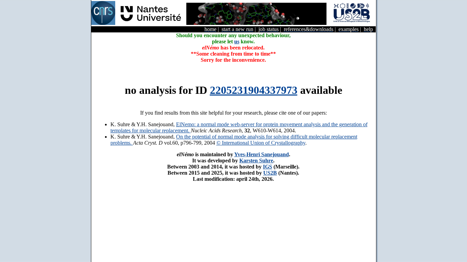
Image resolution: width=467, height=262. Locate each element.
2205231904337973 (253, 90)
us (236, 41)
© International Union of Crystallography (260, 143)
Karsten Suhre (256, 160)
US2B (270, 173)
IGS (267, 167)
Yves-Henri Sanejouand (261, 154)
